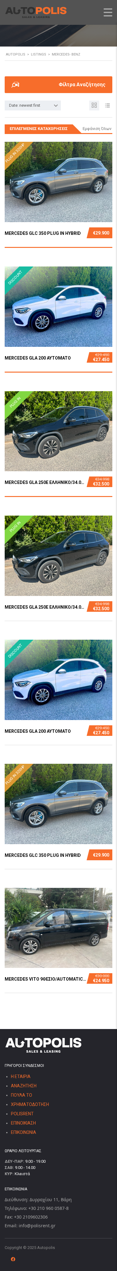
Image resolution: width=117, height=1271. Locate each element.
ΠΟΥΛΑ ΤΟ (21, 1095)
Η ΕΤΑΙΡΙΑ (21, 1076)
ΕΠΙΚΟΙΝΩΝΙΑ (23, 1132)
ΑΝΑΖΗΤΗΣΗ (24, 1085)
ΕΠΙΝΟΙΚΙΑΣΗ (23, 1123)
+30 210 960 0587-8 (48, 1208)
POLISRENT (22, 1113)
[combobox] (33, 105)
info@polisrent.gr (37, 1225)
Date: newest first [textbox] (24, 105)
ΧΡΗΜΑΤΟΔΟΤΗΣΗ (30, 1104)
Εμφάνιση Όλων (97, 128)
